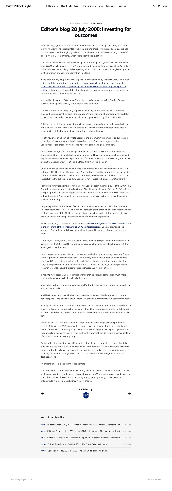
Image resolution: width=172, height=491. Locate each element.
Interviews (110, 6)
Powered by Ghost (155, 480)
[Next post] (129, 393)
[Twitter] (159, 6)
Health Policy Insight (18, 6)
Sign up (122, 6)
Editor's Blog (52, 6)
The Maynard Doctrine (93, 6)
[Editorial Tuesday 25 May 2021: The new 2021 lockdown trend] (86, 451)
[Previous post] (42, 393)
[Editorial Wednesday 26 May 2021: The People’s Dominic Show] (86, 444)
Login (165, 6)
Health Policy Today (70, 6)
